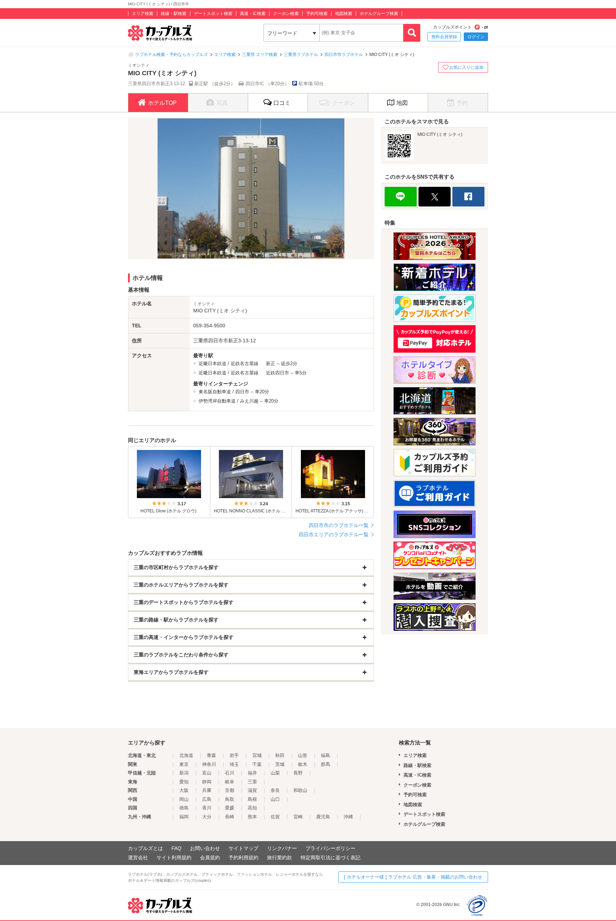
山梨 (275, 773)
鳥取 (229, 799)
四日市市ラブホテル (343, 54)
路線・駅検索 (173, 13)
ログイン (475, 36)
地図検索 (343, 13)
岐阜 (229, 781)
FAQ (176, 848)
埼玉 (234, 764)
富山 (206, 773)
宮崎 (298, 816)
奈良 (275, 790)
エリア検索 (142, 13)
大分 (206, 816)
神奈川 (209, 764)
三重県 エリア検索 (259, 54)
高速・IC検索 (253, 13)
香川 (206, 807)
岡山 (184, 799)
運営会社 (138, 857)
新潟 (184, 773)
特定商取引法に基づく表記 (330, 857)
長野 (298, 773)
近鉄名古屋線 (244, 363)
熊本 (252, 816)
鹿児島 (323, 816)
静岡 (206, 781)
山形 (302, 755)
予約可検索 (317, 13)
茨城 (279, 764)
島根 (252, 799)
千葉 (257, 764)
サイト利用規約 (173, 857)
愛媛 (229, 807)
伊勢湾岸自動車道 (217, 401)
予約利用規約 (243, 857)
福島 (325, 755)
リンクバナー (282, 848)
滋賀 (252, 790)
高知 (252, 807)
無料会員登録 (444, 36)
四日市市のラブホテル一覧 (339, 525)
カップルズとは (145, 848)
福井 (252, 773)
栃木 (302, 764)
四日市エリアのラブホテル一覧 (334, 534)
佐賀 (275, 816)
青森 (211, 755)
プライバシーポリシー (330, 848)
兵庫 (206, 790)
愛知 (184, 781)
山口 (275, 799)
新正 (270, 363)
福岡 (184, 816)
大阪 (184, 790)
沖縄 (348, 816)
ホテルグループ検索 (379, 13)
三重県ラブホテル (301, 54)
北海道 (186, 755)
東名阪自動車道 (215, 391)
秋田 (279, 755)
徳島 (184, 807)
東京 (184, 764)
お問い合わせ (205, 848)
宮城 (257, 755)
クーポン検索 (286, 13)
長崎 (229, 816)
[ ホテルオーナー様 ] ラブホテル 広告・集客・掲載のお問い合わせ (413, 877)
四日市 (242, 391)
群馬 (325, 764)
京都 (229, 790)
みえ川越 (249, 401)
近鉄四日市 (277, 372)
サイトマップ (243, 848)
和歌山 (300, 790)
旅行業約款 (279, 857)
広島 (206, 799)
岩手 (234, 755)
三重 (252, 781)
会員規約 (210, 857)
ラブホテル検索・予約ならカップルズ (171, 54)
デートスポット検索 (213, 13)
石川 (229, 773)
